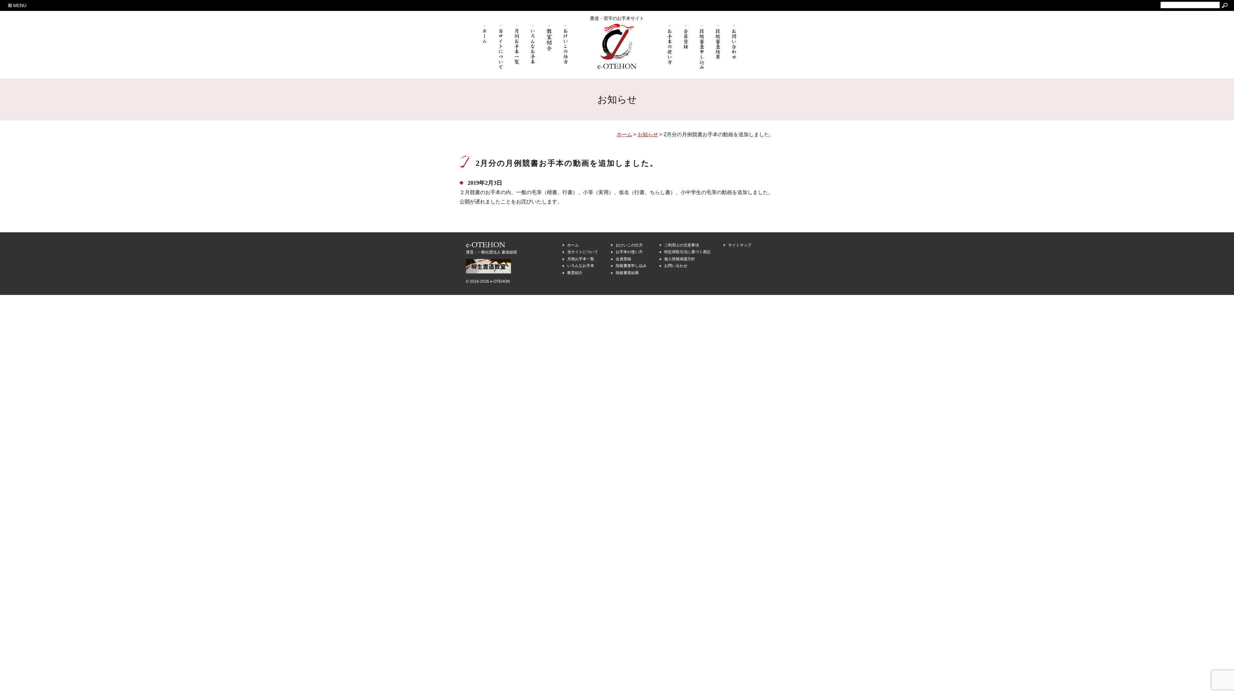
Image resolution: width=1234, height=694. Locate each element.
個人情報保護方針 (679, 259)
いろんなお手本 (580, 265)
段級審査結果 (627, 273)
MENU (19, 5)
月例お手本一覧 (580, 259)
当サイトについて (582, 252)
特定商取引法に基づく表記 (687, 252)
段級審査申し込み (631, 265)
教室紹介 (575, 273)
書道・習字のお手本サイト (617, 18)
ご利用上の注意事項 (681, 245)
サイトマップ (739, 245)
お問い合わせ (675, 265)
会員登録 (623, 259)
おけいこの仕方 (629, 245)
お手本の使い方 (629, 252)
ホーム (573, 245)
